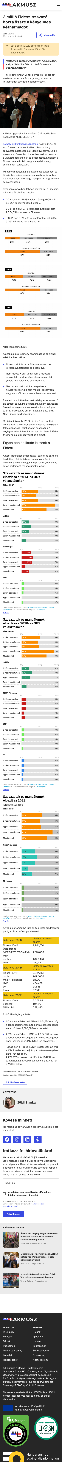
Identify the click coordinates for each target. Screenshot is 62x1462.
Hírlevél (37, 1341)
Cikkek (6, 1341)
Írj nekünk (38, 1336)
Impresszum (39, 1345)
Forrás (6, 612)
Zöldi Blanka (8, 34)
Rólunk (36, 1332)
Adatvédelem (40, 1359)
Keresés (7, 1336)
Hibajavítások (10, 1359)
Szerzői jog (39, 1355)
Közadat (7, 1355)
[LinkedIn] (27, 1139)
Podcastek (9, 1345)
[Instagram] (17, 1139)
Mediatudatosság (12, 1350)
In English (8, 1332)
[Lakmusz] (19, 5)
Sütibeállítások (41, 1350)
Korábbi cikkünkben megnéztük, (20, 144)
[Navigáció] (58, 5)
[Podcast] (38, 1139)
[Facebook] (7, 1139)
